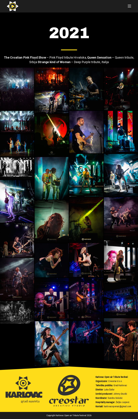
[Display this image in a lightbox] (17, 89)
